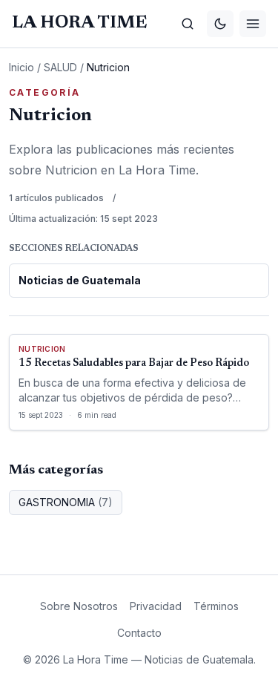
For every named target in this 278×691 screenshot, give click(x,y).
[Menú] (252, 23)
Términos (216, 606)
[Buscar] (187, 23)
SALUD (60, 67)
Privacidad (156, 606)
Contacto (139, 632)
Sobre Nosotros (79, 606)
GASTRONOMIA (66, 502)
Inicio (21, 67)
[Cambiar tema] (220, 23)
